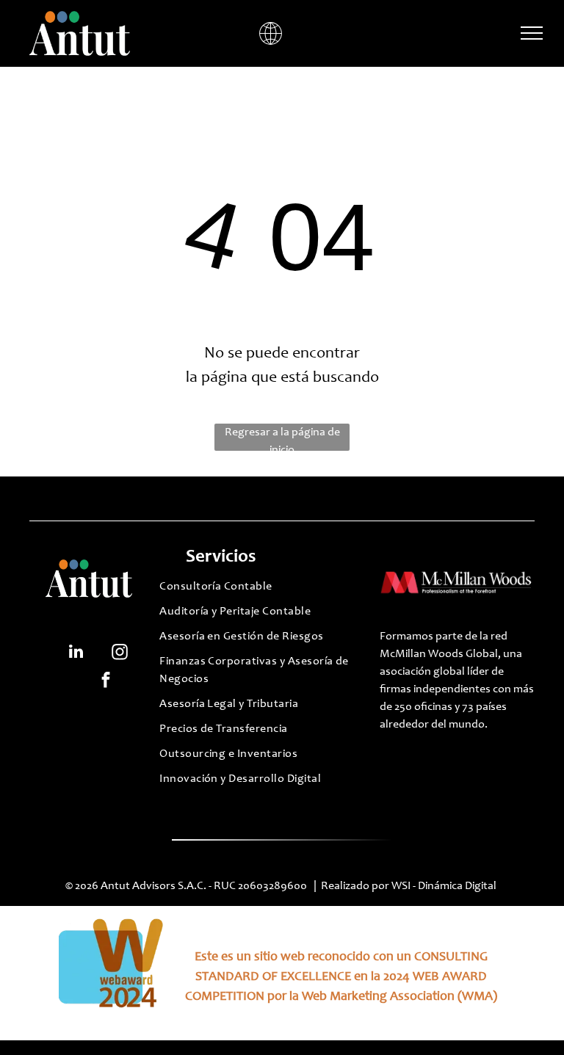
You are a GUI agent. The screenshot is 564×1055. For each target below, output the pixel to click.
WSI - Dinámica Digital (445, 886)
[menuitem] (255, 590)
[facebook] (106, 681)
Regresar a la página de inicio (282, 439)
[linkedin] (76, 653)
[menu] (532, 33)
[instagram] (119, 653)
